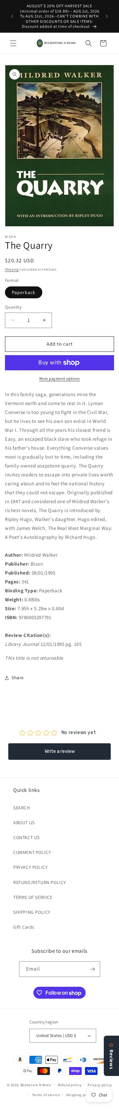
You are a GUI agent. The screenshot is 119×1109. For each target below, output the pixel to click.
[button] (13, 43)
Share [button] (18, 678)
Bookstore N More (35, 1084)
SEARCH (21, 808)
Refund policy (69, 1085)
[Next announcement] (106, 16)
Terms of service (46, 1094)
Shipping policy (80, 1094)
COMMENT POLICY (32, 852)
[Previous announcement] (12, 16)
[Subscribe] (92, 969)
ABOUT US (24, 823)
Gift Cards (23, 927)
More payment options (59, 378)
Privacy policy (100, 1085)
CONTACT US (26, 837)
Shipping (12, 269)
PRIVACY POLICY (30, 867)
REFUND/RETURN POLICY (39, 882)
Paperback (23, 292)
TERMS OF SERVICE (33, 897)
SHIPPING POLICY (32, 912)
